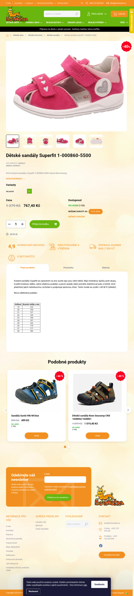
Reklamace (10, 555)
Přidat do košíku (40, 224)
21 (29, 191)
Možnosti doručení (76, 216)
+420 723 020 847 (111, 529)
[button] (65, 446)
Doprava (29, 3)
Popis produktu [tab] (27, 267)
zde (85, 585)
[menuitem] (14, 22)
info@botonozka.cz (112, 523)
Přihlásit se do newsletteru (57, 497)
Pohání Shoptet (117, 593)
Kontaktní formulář (112, 555)
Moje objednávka (13, 547)
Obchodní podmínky (45, 3)
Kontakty (18, 3)
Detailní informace (14, 179)
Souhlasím (99, 584)
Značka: (13, 166)
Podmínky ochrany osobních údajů (17, 569)
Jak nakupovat (12, 564)
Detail (36, 436)
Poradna (9, 551)
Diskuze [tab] (106, 267)
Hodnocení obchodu (14, 559)
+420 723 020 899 (110, 537)
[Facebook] (101, 545)
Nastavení (33, 591)
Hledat (77, 14)
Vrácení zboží (62, 3)
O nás (8, 3)
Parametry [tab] (68, 267)
